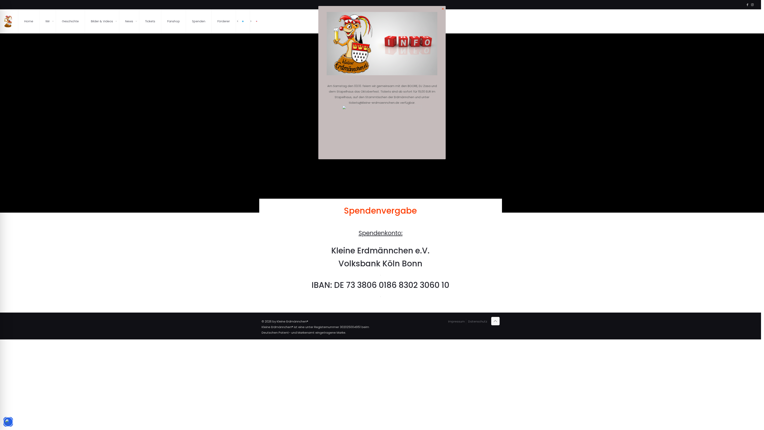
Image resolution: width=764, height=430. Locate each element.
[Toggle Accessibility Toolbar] (8, 422)
